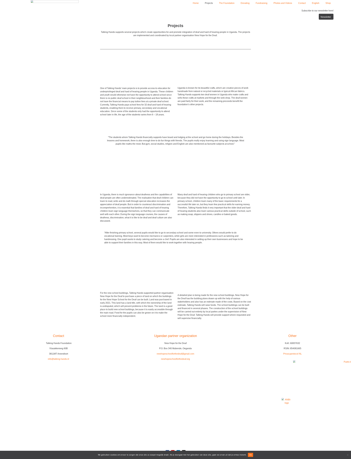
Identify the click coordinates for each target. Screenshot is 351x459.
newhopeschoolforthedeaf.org (175, 359)
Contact (302, 3)
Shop (328, 3)
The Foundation (226, 3)
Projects (209, 3)
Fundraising (261, 3)
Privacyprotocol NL (292, 354)
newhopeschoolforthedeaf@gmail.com (175, 354)
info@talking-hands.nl (58, 359)
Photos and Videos (283, 3)
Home (196, 3)
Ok (250, 455)
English (315, 3)
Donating (245, 3)
